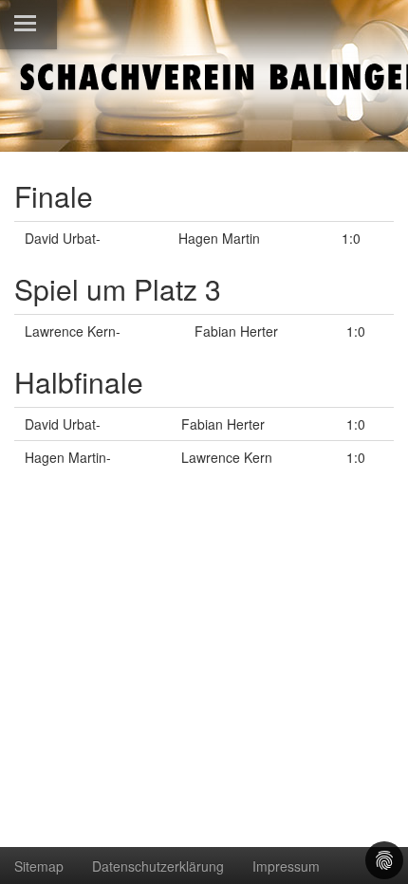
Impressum (286, 865)
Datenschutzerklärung (158, 865)
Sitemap (39, 865)
